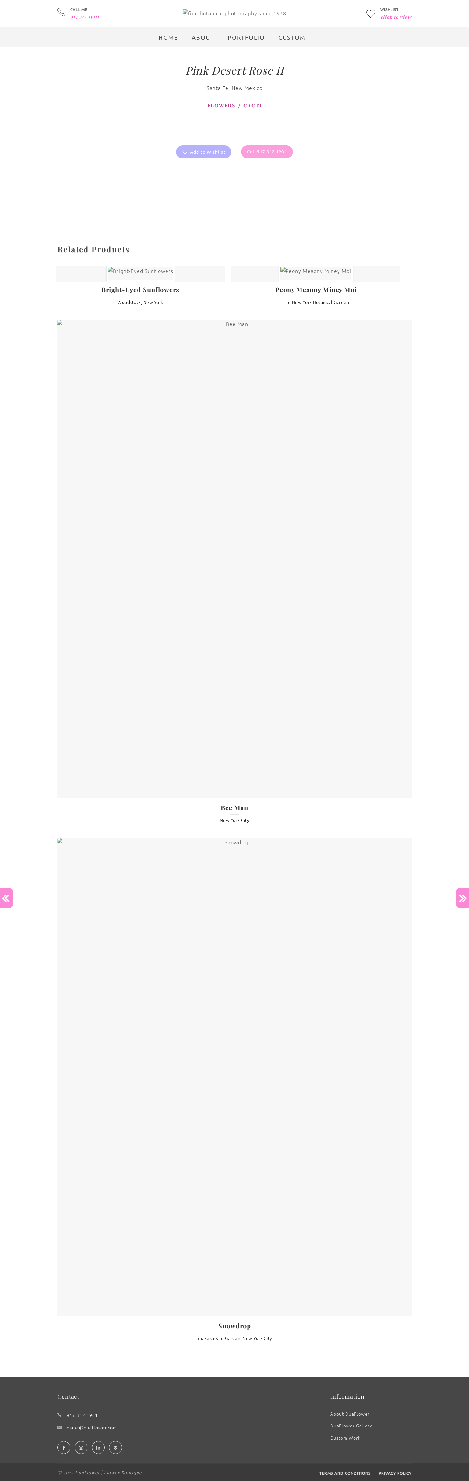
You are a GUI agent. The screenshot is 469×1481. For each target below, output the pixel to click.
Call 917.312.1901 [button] (267, 151)
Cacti (252, 105)
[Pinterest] (115, 1447)
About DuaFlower (350, 1414)
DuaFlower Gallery (351, 1425)
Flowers (221, 105)
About (203, 37)
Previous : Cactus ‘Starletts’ (6, 898)
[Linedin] (98, 1447)
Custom (292, 37)
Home (168, 37)
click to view (396, 17)
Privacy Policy (395, 1473)
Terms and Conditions (345, 1473)
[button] (203, 151)
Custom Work (345, 1437)
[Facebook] (63, 1447)
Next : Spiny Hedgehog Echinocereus (462, 898)
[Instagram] (81, 1447)
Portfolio (246, 37)
